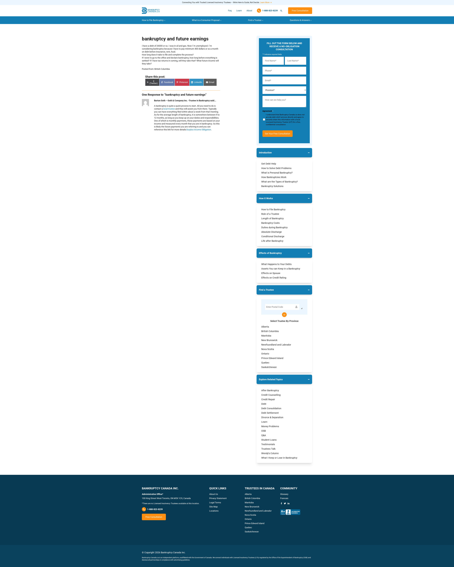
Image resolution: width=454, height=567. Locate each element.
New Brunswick (269, 340)
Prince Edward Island (272, 358)
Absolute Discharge (271, 231)
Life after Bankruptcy (272, 240)
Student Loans (269, 439)
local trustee (169, 109)
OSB (263, 430)
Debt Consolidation (271, 408)
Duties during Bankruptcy (274, 227)
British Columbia (270, 331)
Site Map (213, 506)
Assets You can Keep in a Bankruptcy (280, 268)
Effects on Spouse (270, 273)
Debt (263, 403)
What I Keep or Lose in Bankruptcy (279, 457)
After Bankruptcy (270, 390)
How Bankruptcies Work (273, 177)
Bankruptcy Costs (270, 223)
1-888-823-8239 (155, 509)
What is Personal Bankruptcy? (276, 172)
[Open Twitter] (285, 503)
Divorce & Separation (272, 417)
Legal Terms (215, 502)
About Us (213, 494)
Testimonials (268, 444)
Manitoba (266, 335)
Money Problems (270, 426)
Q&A (263, 435)
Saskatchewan (269, 367)
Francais (284, 498)
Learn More (264, 2)
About (249, 10)
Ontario (265, 353)
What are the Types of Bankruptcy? (279, 181)
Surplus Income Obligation (198, 129)
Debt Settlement (270, 412)
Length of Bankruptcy (272, 218)
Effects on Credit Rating (273, 277)
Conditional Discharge (272, 236)
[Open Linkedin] (288, 503)
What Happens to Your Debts (276, 264)
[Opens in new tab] (290, 512)
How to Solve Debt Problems (276, 168)
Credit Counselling (271, 394)
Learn (239, 10)
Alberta (265, 326)
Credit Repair (268, 399)
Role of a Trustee (270, 214)
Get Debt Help (268, 163)
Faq (230, 10)
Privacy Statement (218, 498)
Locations (213, 511)
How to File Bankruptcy (273, 209)
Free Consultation (300, 10)
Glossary (284, 494)
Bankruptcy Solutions (272, 186)
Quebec (265, 362)
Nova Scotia (267, 349)
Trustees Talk (268, 448)
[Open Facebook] (281, 503)
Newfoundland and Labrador (276, 344)
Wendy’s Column (270, 453)
